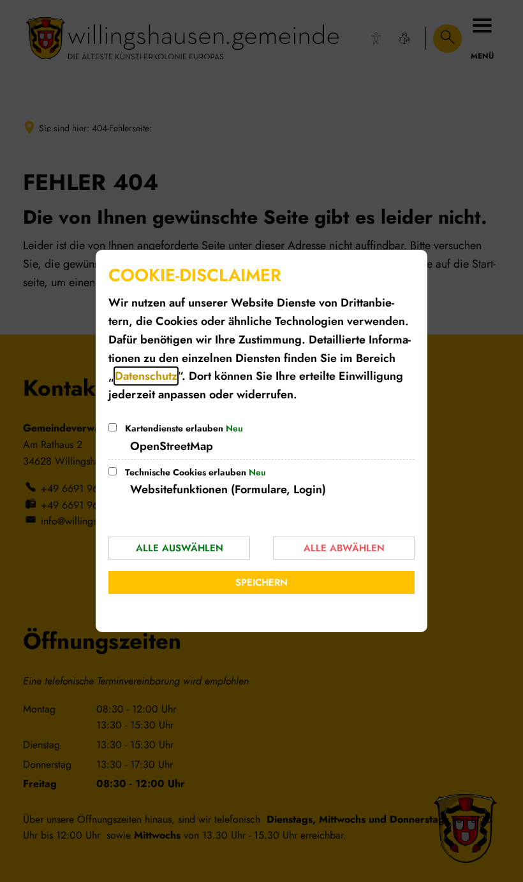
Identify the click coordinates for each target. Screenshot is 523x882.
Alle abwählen (344, 548)
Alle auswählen (179, 548)
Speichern (261, 582)
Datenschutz (146, 376)
